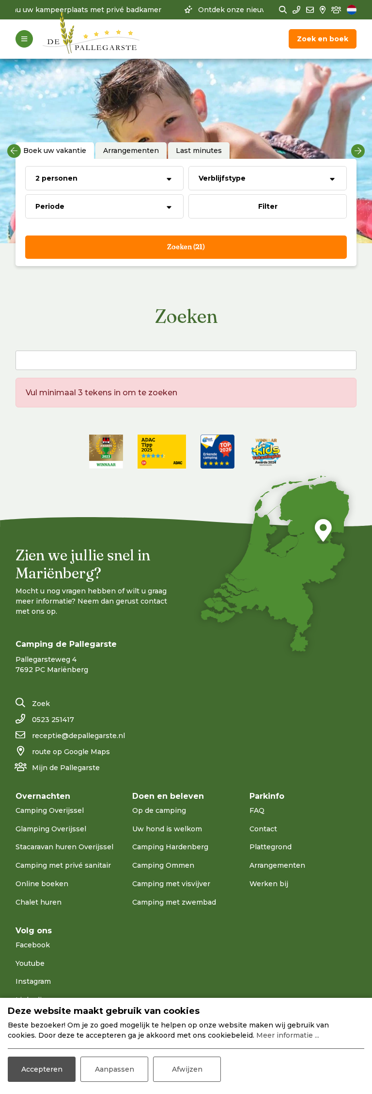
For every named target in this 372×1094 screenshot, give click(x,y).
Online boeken (42, 883)
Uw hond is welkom (167, 829)
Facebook (33, 945)
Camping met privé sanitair (63, 865)
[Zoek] (283, 10)
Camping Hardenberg (170, 846)
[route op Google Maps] (323, 10)
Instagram (33, 981)
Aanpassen (114, 1069)
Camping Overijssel (50, 810)
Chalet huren (39, 902)
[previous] (14, 151)
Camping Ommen (163, 865)
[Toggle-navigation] (24, 39)
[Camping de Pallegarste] (91, 38)
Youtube (30, 963)
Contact (263, 829)
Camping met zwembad (174, 902)
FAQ (256, 810)
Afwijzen (187, 1069)
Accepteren (41, 1069)
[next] (358, 151)
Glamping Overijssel (51, 829)
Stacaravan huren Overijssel (64, 846)
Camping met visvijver (171, 883)
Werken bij (268, 883)
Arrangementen (277, 865)
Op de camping (159, 810)
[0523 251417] (296, 10)
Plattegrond (270, 846)
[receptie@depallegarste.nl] (310, 10)
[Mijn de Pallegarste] (336, 10)
